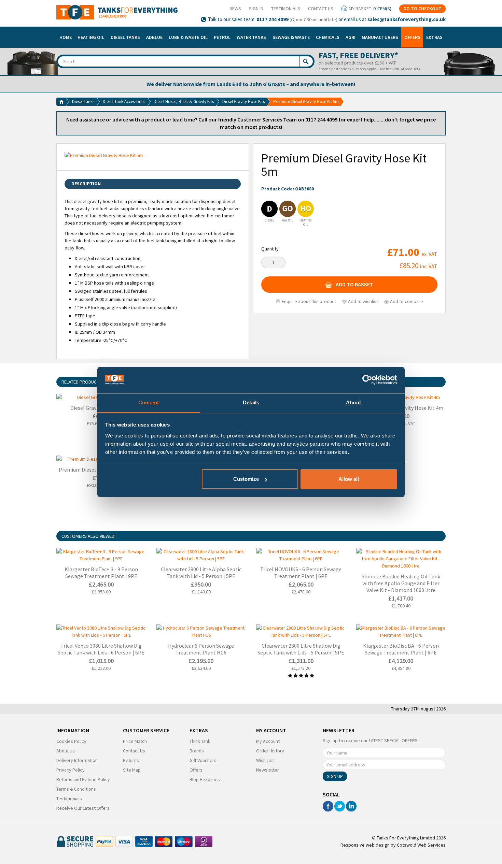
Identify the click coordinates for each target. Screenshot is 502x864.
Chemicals (327, 37)
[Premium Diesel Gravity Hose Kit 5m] (153, 155)
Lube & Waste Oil (188, 37)
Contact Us (320, 8)
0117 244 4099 (272, 19)
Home (65, 37)
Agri (350, 37)
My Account (268, 741)
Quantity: (270, 249)
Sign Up (335, 776)
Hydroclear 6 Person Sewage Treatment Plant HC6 (201, 649)
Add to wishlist (363, 301)
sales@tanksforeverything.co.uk (406, 19)
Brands (197, 751)
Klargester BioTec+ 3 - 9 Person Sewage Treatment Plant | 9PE (101, 572)
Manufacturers (380, 37)
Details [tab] (251, 402)
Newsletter (267, 770)
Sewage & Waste (291, 37)
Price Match (135, 741)
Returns (131, 760)
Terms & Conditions (76, 789)
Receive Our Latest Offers (83, 808)
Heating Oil (91, 37)
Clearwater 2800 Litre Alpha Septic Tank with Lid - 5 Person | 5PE (201, 572)
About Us (65, 751)
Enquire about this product (308, 301)
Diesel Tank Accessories (124, 101)
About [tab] (353, 402)
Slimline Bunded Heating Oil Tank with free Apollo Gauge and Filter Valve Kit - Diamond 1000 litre (401, 583)
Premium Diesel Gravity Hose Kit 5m (306, 101)
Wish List (265, 760)
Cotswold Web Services (421, 845)
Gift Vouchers (203, 760)
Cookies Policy (71, 741)
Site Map (132, 770)
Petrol (222, 37)
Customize (246, 479)
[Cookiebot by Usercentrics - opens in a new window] (367, 380)
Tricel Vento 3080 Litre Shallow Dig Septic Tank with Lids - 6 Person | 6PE (101, 649)
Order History (270, 751)
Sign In (256, 8)
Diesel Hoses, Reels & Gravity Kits (184, 101)
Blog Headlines (205, 779)
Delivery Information (77, 760)
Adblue (154, 37)
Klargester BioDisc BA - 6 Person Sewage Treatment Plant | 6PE (401, 649)
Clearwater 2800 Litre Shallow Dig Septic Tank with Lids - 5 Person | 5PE (300, 649)
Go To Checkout (422, 8)
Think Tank (200, 741)
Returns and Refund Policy (83, 779)
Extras (434, 37)
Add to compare (406, 301)
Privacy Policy (70, 770)
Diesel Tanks (125, 37)
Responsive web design (365, 845)
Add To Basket (354, 284)
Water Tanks (251, 37)
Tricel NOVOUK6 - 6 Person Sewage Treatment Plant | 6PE (300, 572)
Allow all (348, 479)
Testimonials (285, 8)
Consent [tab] (148, 402)
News (235, 8)
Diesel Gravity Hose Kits (243, 101)
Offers (412, 37)
